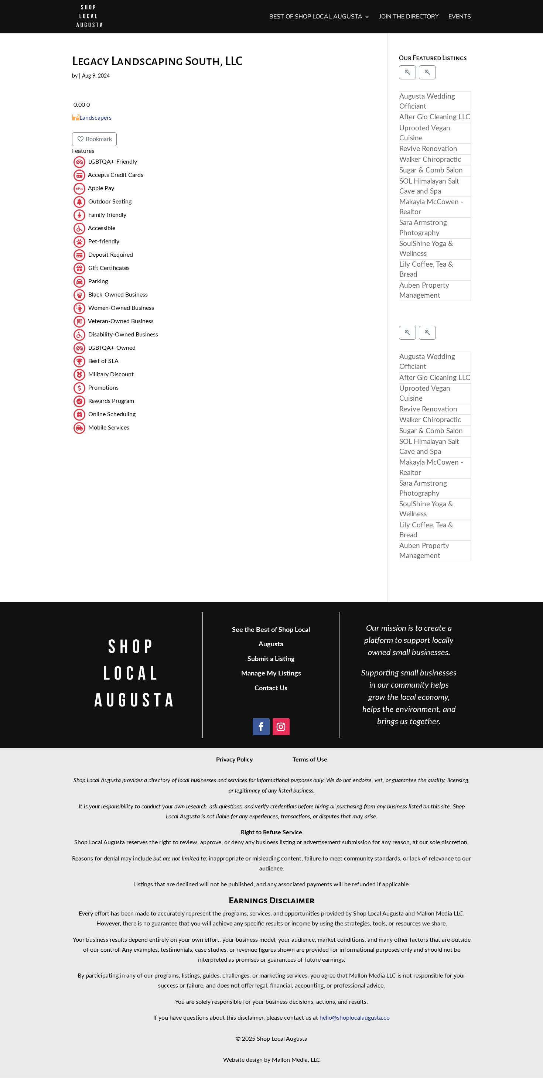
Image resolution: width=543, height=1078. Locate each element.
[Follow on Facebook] (261, 726)
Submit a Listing (271, 659)
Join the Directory (409, 17)
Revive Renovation (428, 149)
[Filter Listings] (407, 72)
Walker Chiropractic (430, 159)
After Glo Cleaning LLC (434, 117)
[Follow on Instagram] (281, 726)
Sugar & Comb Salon (431, 170)
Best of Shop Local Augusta (315, 17)
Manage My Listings (271, 673)
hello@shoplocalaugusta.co (355, 1018)
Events (459, 17)
